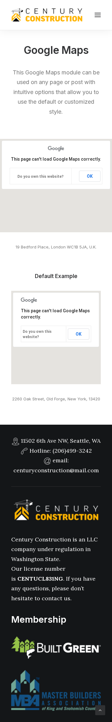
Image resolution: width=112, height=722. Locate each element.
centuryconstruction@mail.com (56, 470)
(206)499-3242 (72, 450)
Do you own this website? (40, 176)
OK (90, 176)
